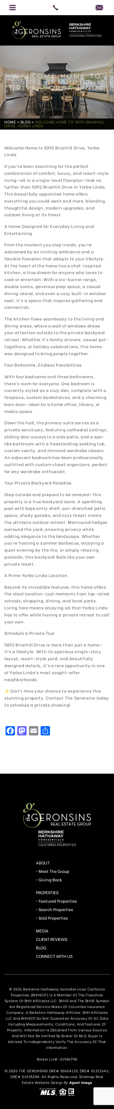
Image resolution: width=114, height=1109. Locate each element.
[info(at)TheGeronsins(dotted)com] (101, 7)
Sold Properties (53, 918)
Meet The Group (54, 871)
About (43, 862)
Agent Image (80, 1082)
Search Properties (56, 909)
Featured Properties (58, 901)
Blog (41, 947)
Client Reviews (52, 939)
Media (42, 930)
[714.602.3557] (57, 7)
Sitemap (86, 1076)
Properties (47, 892)
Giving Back (50, 879)
